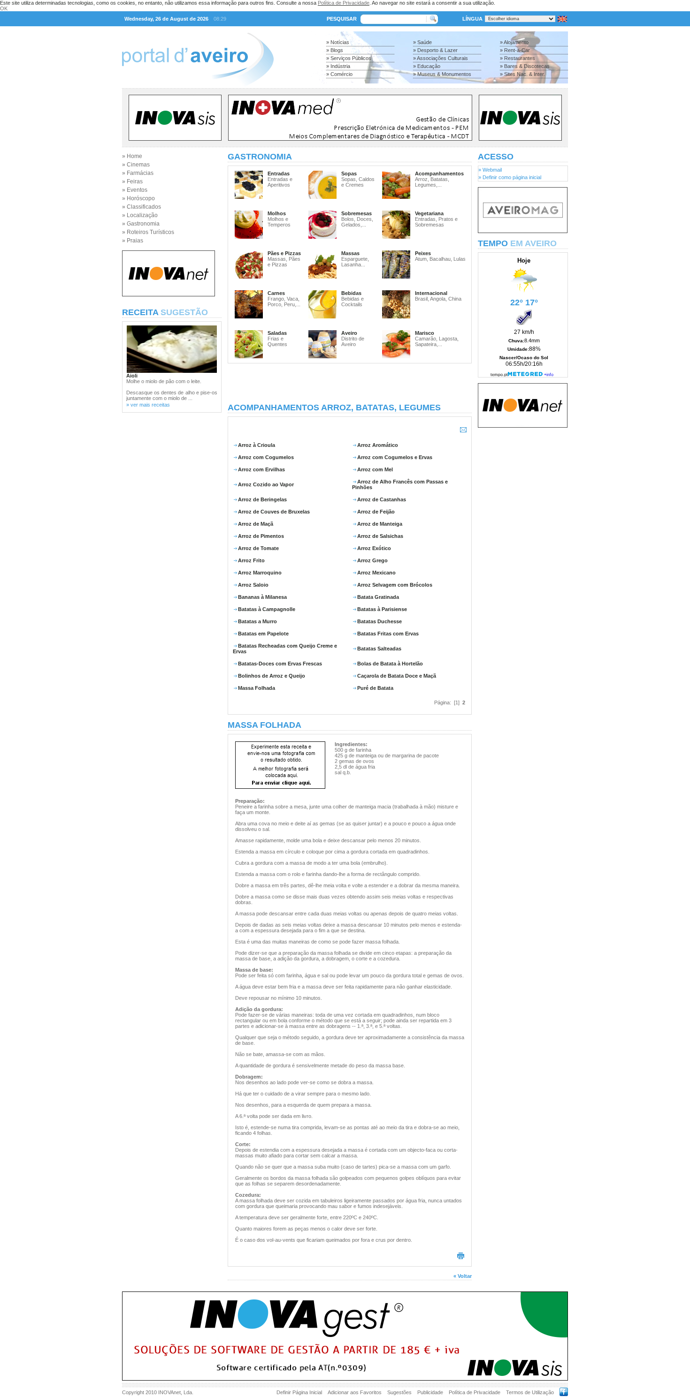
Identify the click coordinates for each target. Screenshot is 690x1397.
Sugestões (399, 1392)
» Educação (426, 66)
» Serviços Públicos (348, 58)
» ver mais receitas (148, 405)
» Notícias (337, 42)
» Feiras (132, 181)
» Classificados (141, 207)
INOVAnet (169, 1392)
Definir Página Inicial (299, 1392)
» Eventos (134, 190)
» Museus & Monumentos (442, 74)
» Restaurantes (517, 58)
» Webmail (490, 170)
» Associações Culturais (440, 58)
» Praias (132, 240)
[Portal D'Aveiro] (198, 85)
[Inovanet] (168, 294)
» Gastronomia (141, 223)
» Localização (140, 215)
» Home (132, 156)
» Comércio (339, 74)
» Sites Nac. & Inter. (522, 74)
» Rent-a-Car (515, 50)
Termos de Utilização (530, 1392)
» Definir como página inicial (509, 177)
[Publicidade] (522, 231)
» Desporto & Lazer (435, 50)
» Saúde (422, 42)
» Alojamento (514, 42)
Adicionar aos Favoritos (355, 1392)
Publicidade (430, 1392)
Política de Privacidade (343, 3)
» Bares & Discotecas (525, 66)
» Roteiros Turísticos (148, 232)
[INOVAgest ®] (345, 1379)
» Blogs (334, 50)
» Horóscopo (138, 198)
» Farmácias (137, 173)
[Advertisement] (350, 383)
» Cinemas (136, 164)
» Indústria (338, 66)
